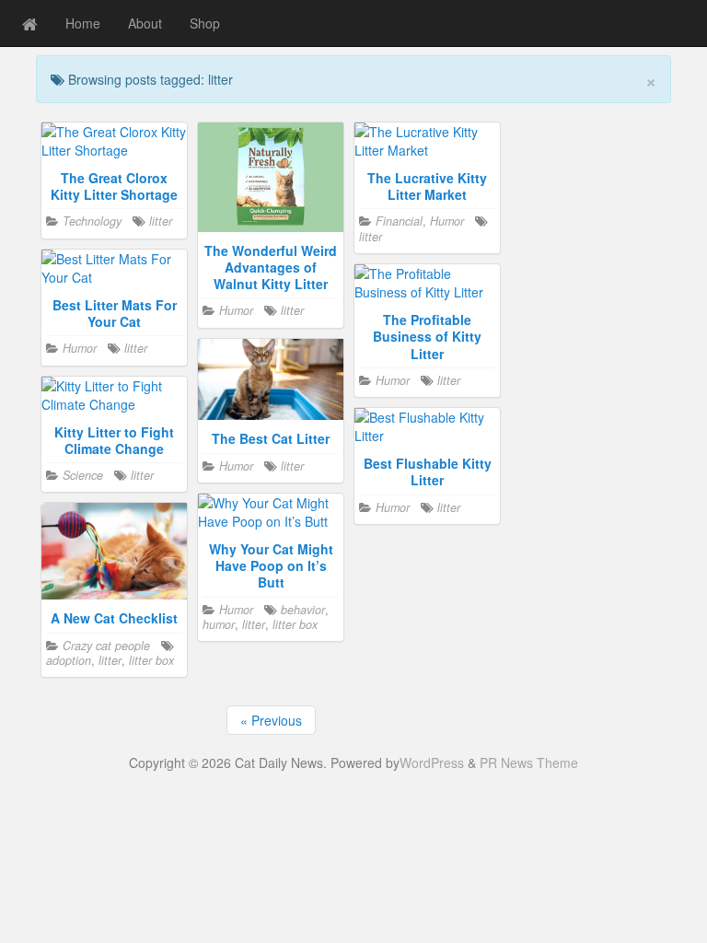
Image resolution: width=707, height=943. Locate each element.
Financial (399, 221)
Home (82, 23)
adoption (68, 660)
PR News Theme (529, 762)
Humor (236, 310)
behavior (303, 609)
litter (160, 221)
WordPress (432, 762)
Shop (205, 23)
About (145, 23)
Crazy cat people (106, 645)
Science (83, 475)
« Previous (271, 720)
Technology (92, 221)
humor (219, 624)
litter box (295, 624)
